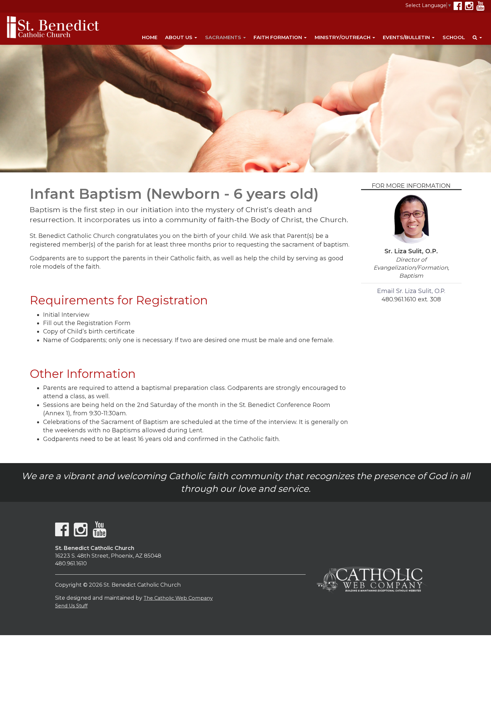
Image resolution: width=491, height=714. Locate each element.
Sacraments (223, 37)
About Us (179, 37)
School (454, 37)
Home (149, 37)
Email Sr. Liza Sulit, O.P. (411, 290)
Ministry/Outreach (343, 37)
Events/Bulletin (407, 37)
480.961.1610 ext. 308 (411, 299)
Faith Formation (278, 37)
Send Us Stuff (71, 606)
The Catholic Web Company (178, 598)
